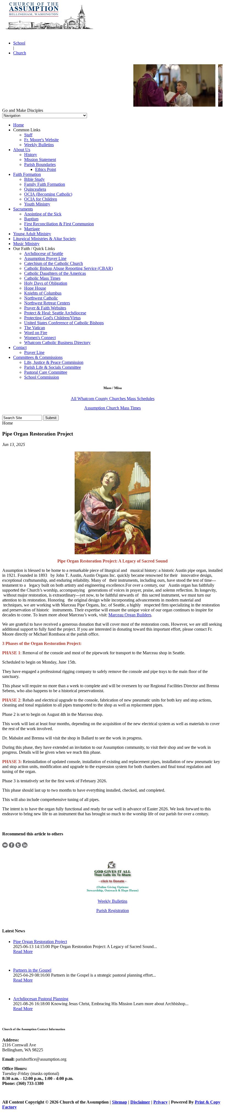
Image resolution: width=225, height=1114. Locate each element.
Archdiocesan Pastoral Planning (40, 998)
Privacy (160, 1102)
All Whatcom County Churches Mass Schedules (112, 398)
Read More (23, 951)
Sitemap (119, 1102)
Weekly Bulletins (112, 901)
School (19, 43)
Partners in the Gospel (32, 970)
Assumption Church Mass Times (112, 408)
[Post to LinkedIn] (24, 846)
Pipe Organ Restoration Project (40, 941)
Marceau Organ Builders (129, 615)
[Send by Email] (5, 846)
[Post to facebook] (11, 846)
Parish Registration (112, 910)
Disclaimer (140, 1102)
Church (19, 53)
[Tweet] (18, 846)
